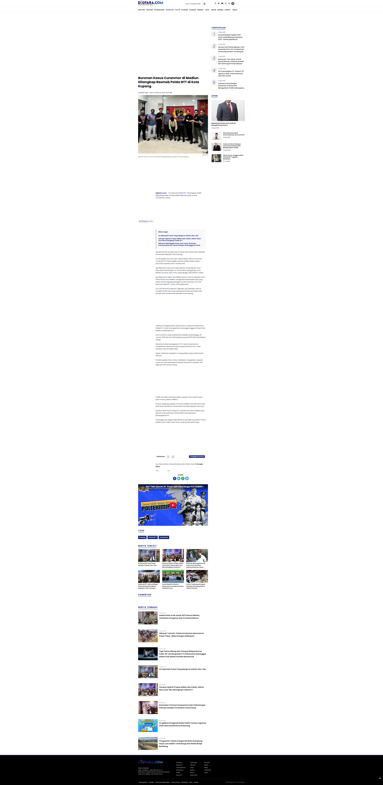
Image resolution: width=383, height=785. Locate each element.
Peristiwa (141, 10)
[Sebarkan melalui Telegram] (187, 478)
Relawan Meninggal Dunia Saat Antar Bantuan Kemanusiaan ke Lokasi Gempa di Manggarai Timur (179, 244)
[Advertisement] (191, 30)
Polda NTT (182, 193)
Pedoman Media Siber (162, 782)
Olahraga (192, 10)
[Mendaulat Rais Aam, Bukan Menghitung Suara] (228, 117)
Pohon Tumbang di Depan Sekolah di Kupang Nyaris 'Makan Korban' (195, 586)
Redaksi (151, 782)
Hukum (213, 10)
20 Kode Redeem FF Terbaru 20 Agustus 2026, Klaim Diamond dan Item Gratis (231, 73)
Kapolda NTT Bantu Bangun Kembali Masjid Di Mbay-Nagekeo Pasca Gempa (148, 586)
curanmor (163, 335)
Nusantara (170, 10)
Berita (192, 773)
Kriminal (220, 10)
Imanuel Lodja (143, 93)
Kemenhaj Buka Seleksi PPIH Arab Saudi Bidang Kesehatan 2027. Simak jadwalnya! (230, 37)
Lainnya (227, 10)
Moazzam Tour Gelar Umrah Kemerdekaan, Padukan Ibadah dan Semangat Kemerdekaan (231, 61)
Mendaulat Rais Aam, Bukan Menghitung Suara (223, 124)
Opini (206, 773)
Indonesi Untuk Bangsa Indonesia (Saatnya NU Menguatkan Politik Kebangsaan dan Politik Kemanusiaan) (231, 86)
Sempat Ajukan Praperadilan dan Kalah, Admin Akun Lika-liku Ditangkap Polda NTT (179, 239)
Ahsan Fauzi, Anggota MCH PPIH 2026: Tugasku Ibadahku (233, 157)
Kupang (169, 282)
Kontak (196, 782)
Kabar (206, 765)
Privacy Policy (175, 782)
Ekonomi (184, 10)
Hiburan (200, 10)
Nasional (149, 10)
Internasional (159, 10)
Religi (206, 768)
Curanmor (164, 537)
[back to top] (380, 778)
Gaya (207, 10)
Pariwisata (207, 770)
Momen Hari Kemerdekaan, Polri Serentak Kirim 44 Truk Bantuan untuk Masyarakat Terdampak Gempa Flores (231, 50)
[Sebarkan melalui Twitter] (179, 478)
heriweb (242, 782)
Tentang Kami (143, 782)
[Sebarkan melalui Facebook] (174, 478)
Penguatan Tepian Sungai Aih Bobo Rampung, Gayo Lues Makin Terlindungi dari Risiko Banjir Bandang (181, 744)
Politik (177, 10)
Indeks (234, 10)
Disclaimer (184, 782)
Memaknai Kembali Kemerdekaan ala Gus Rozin (234, 134)
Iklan (191, 782)
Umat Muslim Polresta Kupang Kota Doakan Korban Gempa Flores (173, 586)
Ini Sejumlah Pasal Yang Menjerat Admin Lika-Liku (178, 236)
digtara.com (161, 193)
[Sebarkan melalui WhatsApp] (183, 478)
